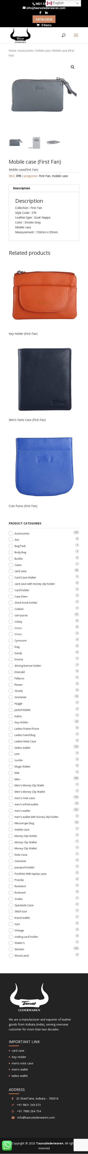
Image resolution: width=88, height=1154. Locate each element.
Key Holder (21, 722)
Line (17, 754)
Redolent (20, 886)
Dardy (18, 653)
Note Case (21, 854)
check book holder (26, 602)
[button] (72, 67)
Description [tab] (21, 188)
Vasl (17, 924)
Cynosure (21, 640)
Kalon (18, 716)
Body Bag (20, 552)
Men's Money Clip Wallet (30, 791)
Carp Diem (21, 596)
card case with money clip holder (35, 584)
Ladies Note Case (25, 741)
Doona (19, 659)
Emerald (20, 672)
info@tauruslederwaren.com (36, 1117)
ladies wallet (22, 747)
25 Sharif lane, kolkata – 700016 (37, 1098)
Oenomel (20, 861)
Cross (18, 634)
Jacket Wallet (22, 710)
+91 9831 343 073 (28, 1105)
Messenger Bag (24, 823)
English (58, 3)
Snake (19, 899)
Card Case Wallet (25, 577)
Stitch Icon (21, 911)
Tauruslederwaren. (50, 1143)
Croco (18, 628)
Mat (17, 773)
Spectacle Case (24, 905)
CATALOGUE (44, 19)
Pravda (19, 880)
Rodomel (20, 892)
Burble (19, 558)
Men (17, 779)
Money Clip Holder (26, 836)
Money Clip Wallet (26, 842)
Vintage (19, 930)
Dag (17, 647)
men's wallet (22, 811)
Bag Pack (20, 546)
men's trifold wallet (26, 804)
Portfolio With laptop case (30, 874)
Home (12, 50)
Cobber (19, 609)
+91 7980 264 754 (28, 1111)
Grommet (20, 697)
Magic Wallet (22, 766)
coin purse (21, 615)
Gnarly (19, 691)
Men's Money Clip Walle (29, 785)
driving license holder (28, 665)
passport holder (25, 867)
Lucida (19, 760)
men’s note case (22, 1063)
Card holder (22, 590)
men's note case (25, 798)
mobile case (43, 50)
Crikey (18, 621)
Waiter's (20, 943)
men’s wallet (20, 1069)
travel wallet (22, 918)
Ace (17, 539)
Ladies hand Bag (25, 735)
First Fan (44, 176)
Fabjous (19, 678)
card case (21, 571)
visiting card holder (26, 937)
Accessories (25, 50)
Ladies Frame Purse (27, 728)
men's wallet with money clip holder (37, 817)
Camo (18, 565)
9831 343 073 (44, 4)
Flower (19, 684)
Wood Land (22, 955)
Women (19, 949)
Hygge (18, 703)
